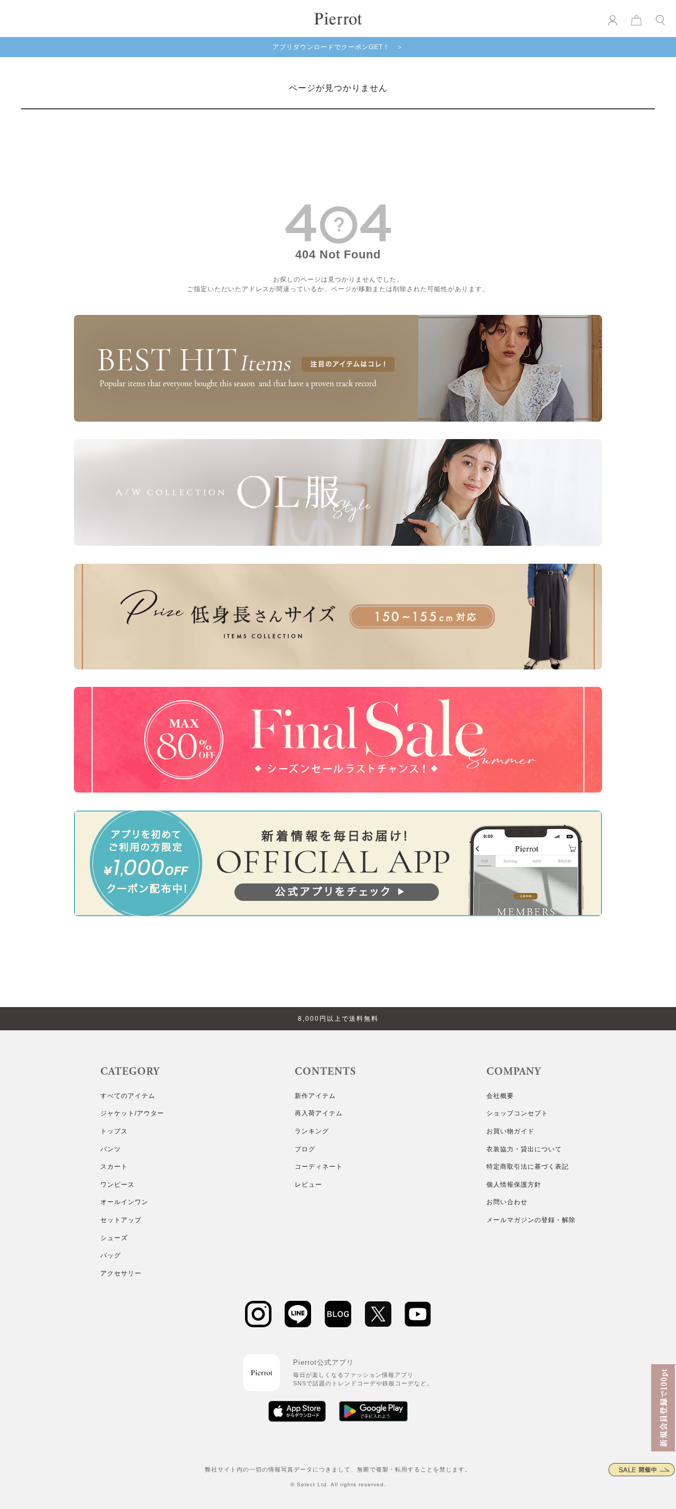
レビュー (308, 1184)
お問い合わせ (507, 1202)
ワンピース (117, 1184)
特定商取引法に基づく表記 (527, 1166)
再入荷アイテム (319, 1113)
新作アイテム (315, 1096)
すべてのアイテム (127, 1096)
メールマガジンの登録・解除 (531, 1220)
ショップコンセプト (517, 1113)
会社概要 (500, 1096)
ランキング (312, 1131)
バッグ (110, 1255)
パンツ (110, 1149)
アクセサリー (121, 1273)
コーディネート (319, 1166)
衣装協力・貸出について (524, 1149)
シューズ (114, 1238)
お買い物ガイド (510, 1131)
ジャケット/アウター (132, 1113)
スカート (114, 1166)
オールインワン (124, 1202)
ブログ (305, 1149)
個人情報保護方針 (513, 1184)
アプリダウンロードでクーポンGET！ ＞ (338, 47)
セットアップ (121, 1220)
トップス (114, 1131)
